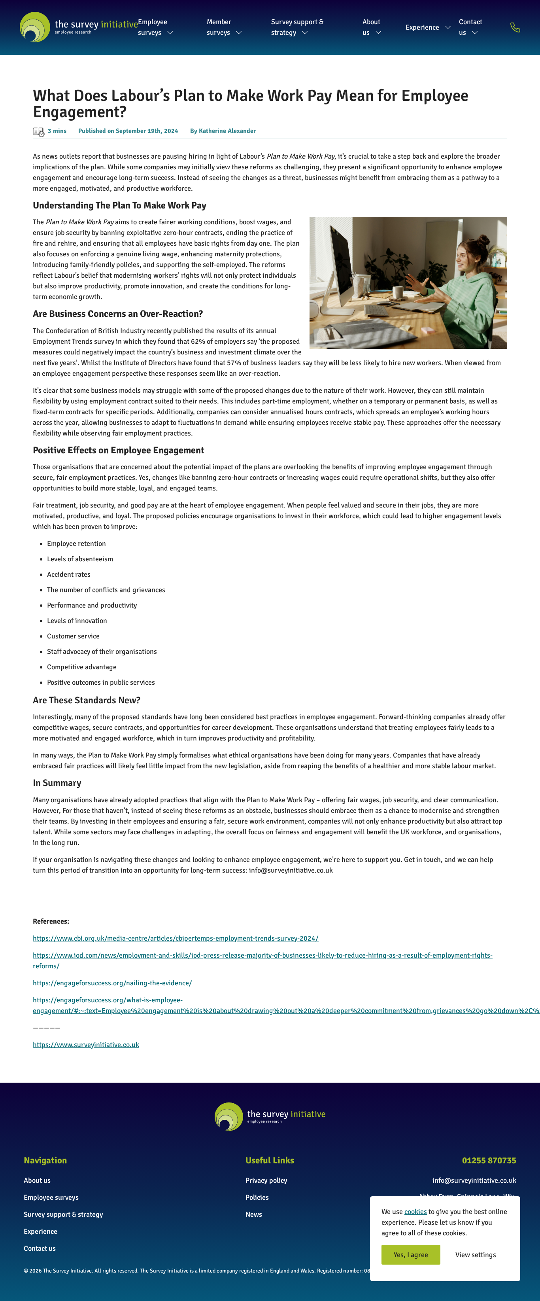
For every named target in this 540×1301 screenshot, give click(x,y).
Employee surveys (152, 27)
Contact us (470, 27)
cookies (415, 1211)
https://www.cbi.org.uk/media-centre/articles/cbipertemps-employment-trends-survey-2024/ (176, 938)
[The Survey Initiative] (79, 27)
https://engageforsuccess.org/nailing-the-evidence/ (112, 983)
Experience (422, 27)
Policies (257, 1197)
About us (371, 27)
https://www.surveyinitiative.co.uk (86, 1044)
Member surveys (219, 27)
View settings (475, 1254)
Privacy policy (266, 1180)
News (253, 1214)
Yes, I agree (411, 1254)
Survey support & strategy (297, 27)
